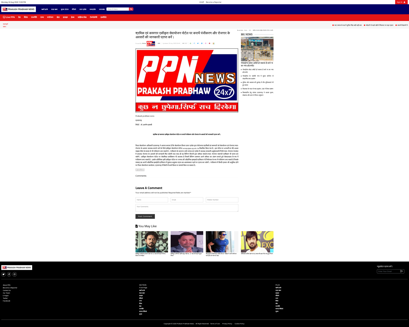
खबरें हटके (44, 9)
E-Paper (6, 296)
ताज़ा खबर (54, 9)
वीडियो (74, 9)
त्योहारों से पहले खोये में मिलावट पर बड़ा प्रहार (366, 25)
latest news (140, 170)
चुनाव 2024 (64, 9)
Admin (144, 43)
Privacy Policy (227, 324)
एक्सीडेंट (104, 17)
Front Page (143, 288)
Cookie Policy (239, 324)
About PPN (6, 285)
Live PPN (10, 17)
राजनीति (34, 17)
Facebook (6, 301)
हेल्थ (72, 17)
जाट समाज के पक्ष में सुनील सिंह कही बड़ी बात (335, 25)
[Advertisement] (257, 113)
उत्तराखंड (102, 9)
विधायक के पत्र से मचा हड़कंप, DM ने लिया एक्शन (258, 89)
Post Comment (145, 216)
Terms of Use (215, 324)
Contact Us (7, 290)
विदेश (26, 17)
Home (245, 30)
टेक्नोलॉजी (93, 17)
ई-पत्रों (202, 2)
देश (19, 17)
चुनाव (140, 314)
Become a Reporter (214, 2)
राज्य (42, 17)
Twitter (5, 298)
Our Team (6, 293)
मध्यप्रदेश (93, 9)
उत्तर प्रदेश (82, 9)
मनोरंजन (50, 17)
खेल (58, 17)
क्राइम (65, 17)
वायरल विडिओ (143, 311)
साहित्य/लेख (82, 17)
